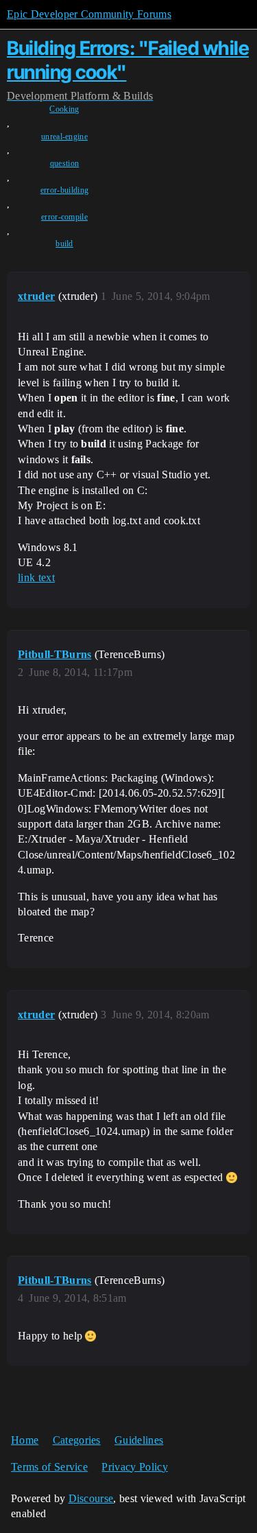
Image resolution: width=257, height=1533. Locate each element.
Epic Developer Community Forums (89, 14)
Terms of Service (49, 1467)
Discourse (91, 1498)
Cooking (64, 109)
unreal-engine (64, 136)
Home (24, 1440)
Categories (77, 1440)
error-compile (64, 217)
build (64, 243)
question (64, 163)
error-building (64, 190)
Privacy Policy (134, 1467)
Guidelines (138, 1440)
